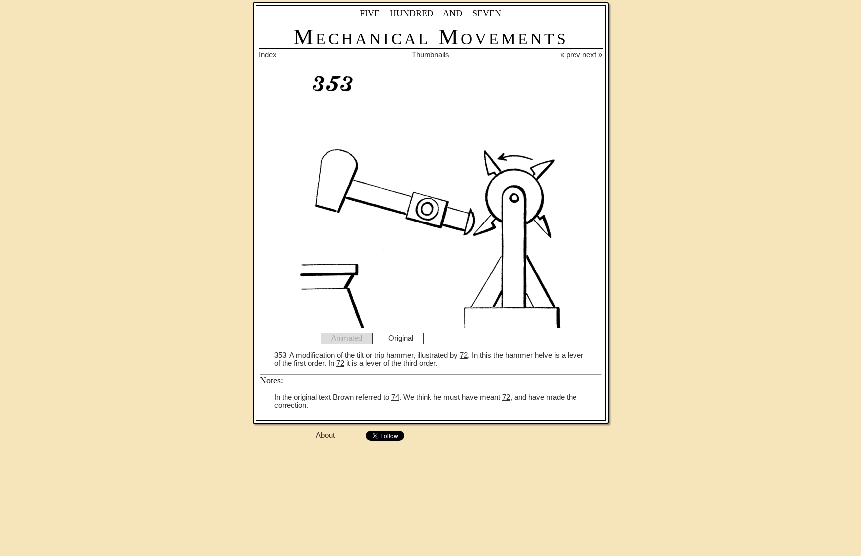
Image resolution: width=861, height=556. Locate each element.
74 (395, 397)
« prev (570, 55)
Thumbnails (430, 55)
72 (464, 355)
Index (268, 55)
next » (592, 55)
